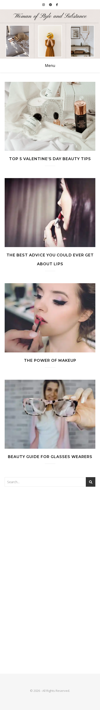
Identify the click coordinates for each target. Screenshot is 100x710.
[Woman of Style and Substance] (50, 34)
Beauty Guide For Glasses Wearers (50, 457)
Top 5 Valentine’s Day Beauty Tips (50, 159)
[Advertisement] (50, 546)
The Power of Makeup (50, 360)
